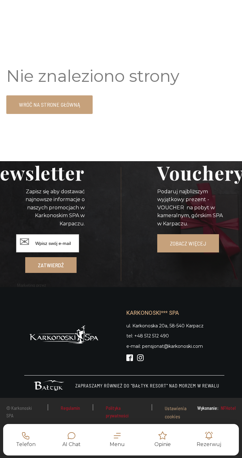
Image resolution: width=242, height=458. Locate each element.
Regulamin (70, 408)
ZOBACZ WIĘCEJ (188, 243)
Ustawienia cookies (176, 412)
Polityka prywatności (117, 411)
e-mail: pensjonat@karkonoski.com (164, 346)
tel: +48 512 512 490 (147, 336)
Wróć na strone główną (49, 104)
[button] (117, 440)
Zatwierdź (51, 265)
